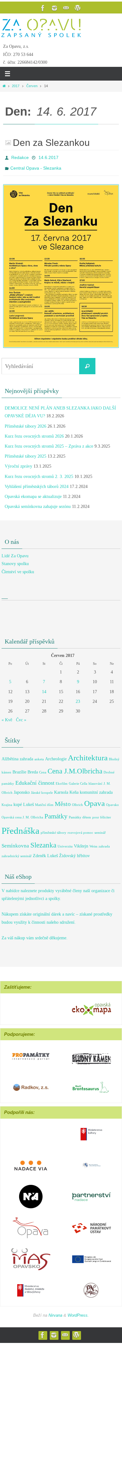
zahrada (104, 843)
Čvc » (21, 716)
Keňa (74, 788)
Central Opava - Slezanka (35, 165)
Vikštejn (81, 842)
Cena (42, 769)
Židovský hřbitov (74, 852)
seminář (100, 829)
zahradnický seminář (17, 852)
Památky (56, 813)
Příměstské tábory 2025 (25, 452)
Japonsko (22, 788)
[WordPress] (78, 8)
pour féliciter (101, 814)
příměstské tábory (53, 829)
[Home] (4, 86)
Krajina (7, 801)
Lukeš (28, 800)
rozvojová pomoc (80, 829)
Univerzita (65, 843)
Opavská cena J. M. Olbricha (22, 814)
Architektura (88, 754)
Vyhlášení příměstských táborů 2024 (37, 483)
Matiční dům (44, 801)
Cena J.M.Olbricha (75, 767)
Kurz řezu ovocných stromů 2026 (34, 432)
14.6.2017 (48, 156)
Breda (33, 768)
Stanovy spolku (15, 560)
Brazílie (19, 768)
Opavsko (112, 801)
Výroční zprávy (18, 462)
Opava (94, 800)
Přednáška (20, 827)
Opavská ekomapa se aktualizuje (33, 493)
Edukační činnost (34, 779)
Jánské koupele (42, 789)
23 (78, 698)
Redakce (20, 156)
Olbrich (77, 801)
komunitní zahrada (96, 788)
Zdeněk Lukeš (45, 852)
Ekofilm (62, 780)
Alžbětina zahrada (17, 755)
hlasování (95, 780)
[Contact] (66, 8)
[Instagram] (54, 8)
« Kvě (7, 716)
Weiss (93, 843)
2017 (15, 86)
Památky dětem (80, 814)
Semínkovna (15, 842)
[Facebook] (43, 8)
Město (63, 800)
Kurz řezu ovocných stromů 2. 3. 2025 (39, 472)
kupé (17, 800)
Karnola (61, 788)
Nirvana (55, 1312)
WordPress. (78, 1312)
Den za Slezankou (51, 142)
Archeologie (56, 755)
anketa (39, 756)
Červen (32, 86)
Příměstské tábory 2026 (25, 422)
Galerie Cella (78, 780)
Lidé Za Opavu (15, 552)
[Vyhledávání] (87, 363)
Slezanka (43, 841)
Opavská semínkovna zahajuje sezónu (38, 503)
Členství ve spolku (18, 568)
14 (44, 688)
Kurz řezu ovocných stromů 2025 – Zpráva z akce (49, 442)
